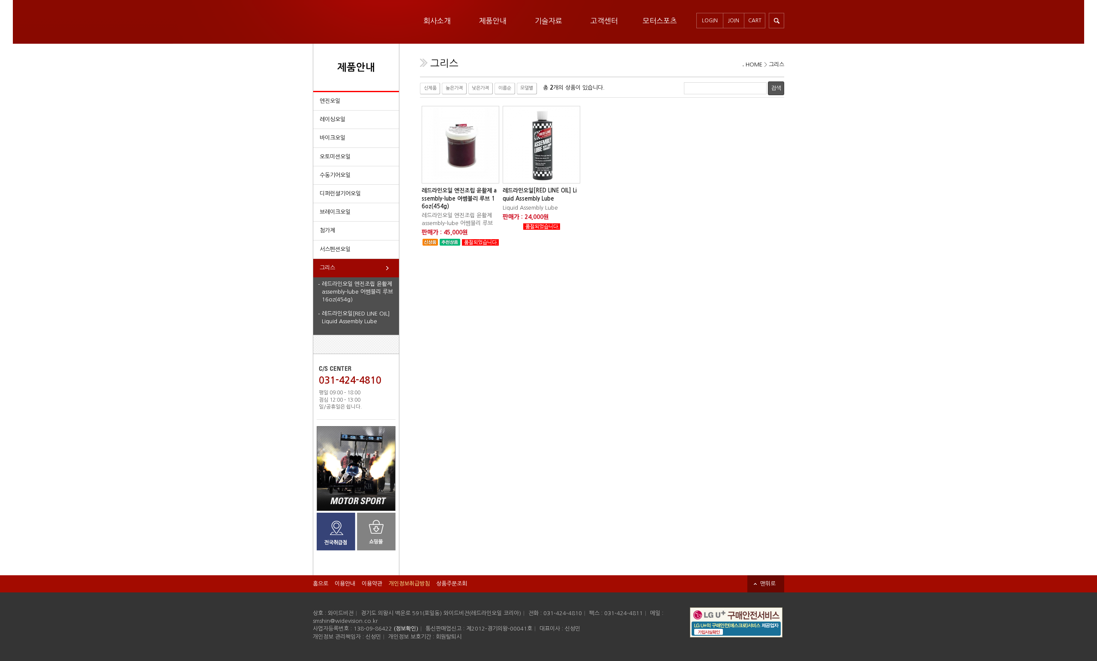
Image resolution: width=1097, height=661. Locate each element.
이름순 (504, 88)
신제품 (430, 88)
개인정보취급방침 (409, 583)
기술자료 (548, 20)
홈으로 (320, 583)
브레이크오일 (335, 212)
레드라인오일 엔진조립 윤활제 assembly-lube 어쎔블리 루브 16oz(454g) (357, 291)
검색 (776, 88)
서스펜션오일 (335, 249)
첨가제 (327, 230)
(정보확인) (406, 628)
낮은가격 (480, 88)
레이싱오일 (332, 119)
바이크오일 (332, 138)
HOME (754, 64)
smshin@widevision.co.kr (345, 621)
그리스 (327, 267)
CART (754, 20)
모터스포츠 (660, 20)
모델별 (526, 88)
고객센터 (604, 20)
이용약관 (372, 583)
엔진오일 (330, 101)
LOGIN (710, 20)
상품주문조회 (451, 583)
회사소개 (437, 20)
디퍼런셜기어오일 (340, 193)
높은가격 (454, 88)
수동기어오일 (335, 175)
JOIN (733, 20)
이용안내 (345, 583)
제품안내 (493, 20)
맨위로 (768, 583)
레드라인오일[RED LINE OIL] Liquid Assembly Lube (356, 317)
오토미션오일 (335, 156)
